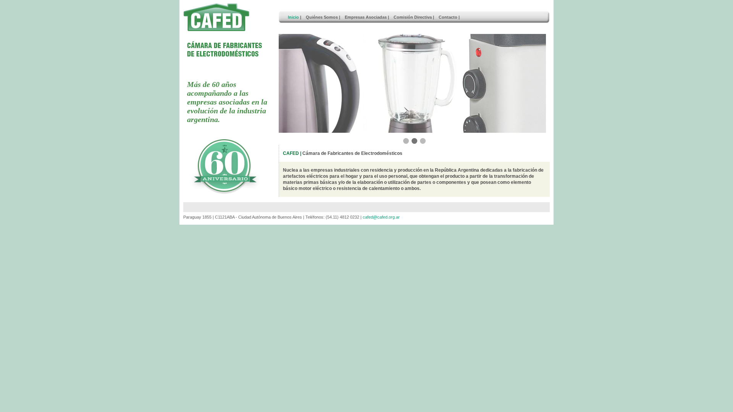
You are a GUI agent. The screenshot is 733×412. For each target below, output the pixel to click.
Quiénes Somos (322, 17)
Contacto (448, 17)
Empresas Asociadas (366, 17)
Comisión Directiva (413, 17)
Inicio (293, 17)
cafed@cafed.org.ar (381, 217)
